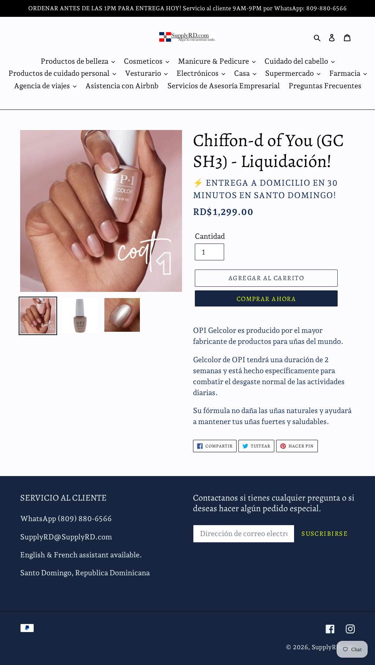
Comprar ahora (266, 298)
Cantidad (210, 236)
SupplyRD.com (333, 647)
